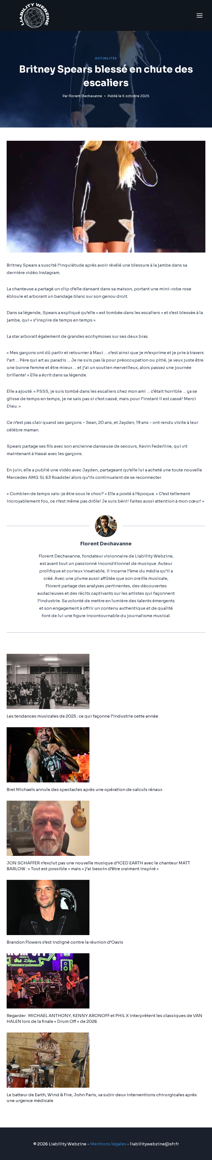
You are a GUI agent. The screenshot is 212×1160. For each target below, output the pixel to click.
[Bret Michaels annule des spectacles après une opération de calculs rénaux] (106, 754)
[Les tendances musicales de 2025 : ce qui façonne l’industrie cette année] (106, 681)
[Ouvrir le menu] (199, 15)
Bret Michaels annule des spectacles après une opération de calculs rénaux (84, 789)
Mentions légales (108, 1143)
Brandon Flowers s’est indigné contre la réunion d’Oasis (65, 942)
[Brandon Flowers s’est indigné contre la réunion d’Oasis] (106, 907)
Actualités (106, 58)
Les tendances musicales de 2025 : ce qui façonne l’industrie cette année (82, 716)
